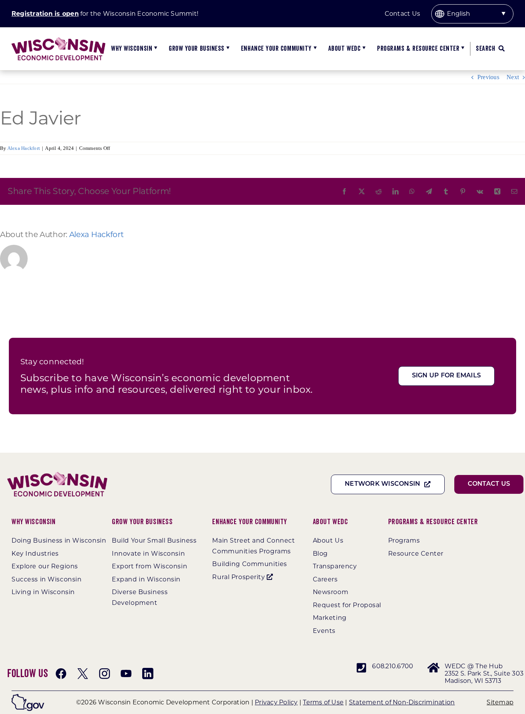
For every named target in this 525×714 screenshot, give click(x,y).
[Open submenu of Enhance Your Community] (314, 49)
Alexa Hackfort (23, 148)
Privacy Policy (276, 702)
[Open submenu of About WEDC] (363, 49)
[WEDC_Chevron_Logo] (58, 40)
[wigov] (28, 697)
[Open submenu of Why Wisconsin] (154, 49)
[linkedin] (147, 673)
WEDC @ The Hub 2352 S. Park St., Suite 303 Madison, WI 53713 (484, 673)
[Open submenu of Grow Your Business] (226, 49)
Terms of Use (323, 702)
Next (513, 77)
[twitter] (82, 673)
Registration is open (45, 13)
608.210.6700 (392, 666)
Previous (488, 77)
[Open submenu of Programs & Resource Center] (461, 49)
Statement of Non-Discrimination (402, 702)
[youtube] (126, 673)
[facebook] (61, 673)
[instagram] (104, 673)
